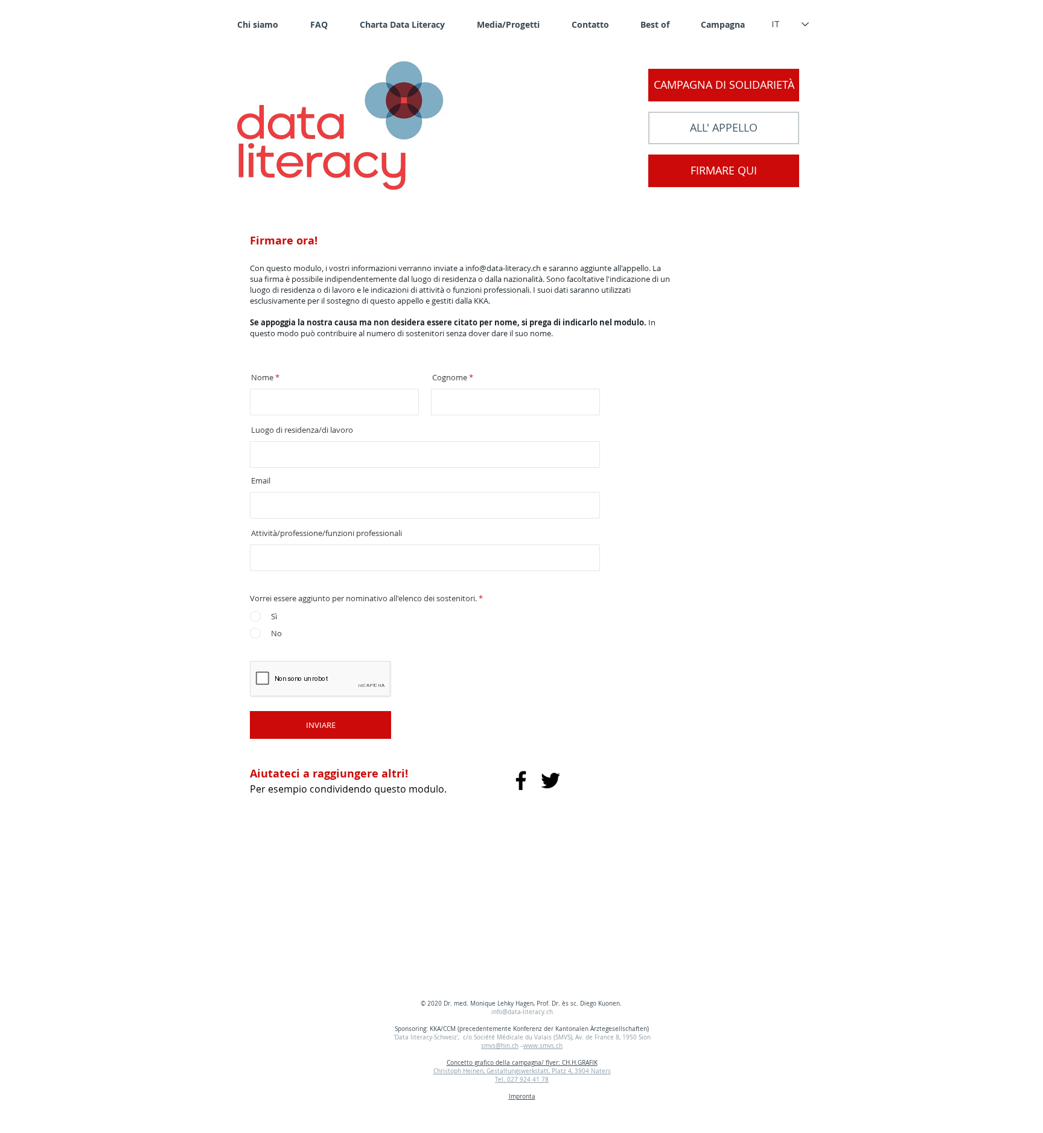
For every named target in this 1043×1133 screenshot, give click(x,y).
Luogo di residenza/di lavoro (302, 430)
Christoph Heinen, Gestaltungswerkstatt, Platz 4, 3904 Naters (522, 1071)
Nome (262, 377)
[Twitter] (550, 780)
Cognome (449, 377)
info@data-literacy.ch (503, 268)
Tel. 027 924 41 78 (522, 1080)
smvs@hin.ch (499, 1046)
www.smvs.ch (543, 1046)
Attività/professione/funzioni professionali (326, 533)
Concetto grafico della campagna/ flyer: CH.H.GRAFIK (522, 1063)
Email (260, 481)
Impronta (522, 1096)
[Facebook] (521, 780)
